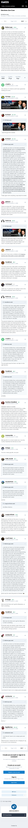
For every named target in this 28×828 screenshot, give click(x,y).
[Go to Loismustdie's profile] (2, 436)
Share (14, 791)
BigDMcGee (9, 727)
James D (8, 249)
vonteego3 (8, 284)
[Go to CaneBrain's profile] (2, 262)
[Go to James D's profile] (2, 250)
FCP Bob (7, 96)
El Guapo (8, 599)
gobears (7, 201)
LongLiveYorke (9, 514)
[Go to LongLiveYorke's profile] (2, 515)
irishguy (7, 448)
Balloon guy (5, 14)
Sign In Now (14, 782)
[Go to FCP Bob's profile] (2, 97)
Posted (11, 28)
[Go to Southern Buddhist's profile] (2, 402)
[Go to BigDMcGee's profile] (2, 727)
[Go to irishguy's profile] (2, 448)
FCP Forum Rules (7, 815)
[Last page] (26, 21)
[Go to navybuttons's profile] (2, 482)
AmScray (8, 220)
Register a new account (14, 772)
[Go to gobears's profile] (2, 202)
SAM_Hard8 (9, 458)
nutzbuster (8, 635)
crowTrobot (9, 538)
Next (22, 21)
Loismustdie (9, 435)
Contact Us (14, 825)
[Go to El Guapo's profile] (2, 600)
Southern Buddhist (11, 402)
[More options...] (25, 28)
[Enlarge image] (14, 104)
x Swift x (8, 84)
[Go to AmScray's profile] (2, 221)
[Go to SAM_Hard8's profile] (2, 459)
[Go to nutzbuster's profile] (2, 635)
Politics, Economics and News (18, 15)
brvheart (8, 114)
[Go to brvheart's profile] (2, 115)
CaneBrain (8, 262)
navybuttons (9, 481)
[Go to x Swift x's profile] (2, 85)
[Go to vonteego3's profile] (2, 284)
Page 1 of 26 (14, 21)
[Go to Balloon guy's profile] (2, 28)
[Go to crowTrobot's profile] (2, 539)
